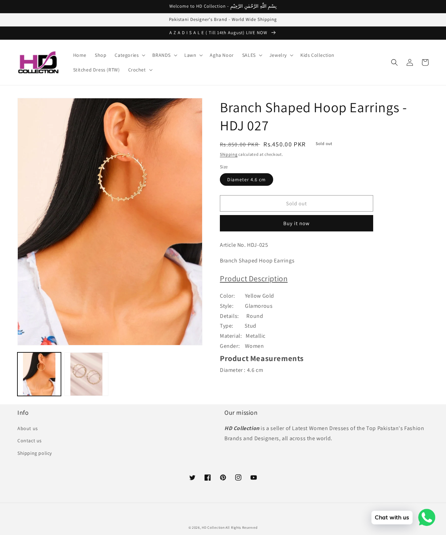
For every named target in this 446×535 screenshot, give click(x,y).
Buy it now (296, 223)
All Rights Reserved (241, 527)
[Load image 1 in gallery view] (39, 374)
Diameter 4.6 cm (246, 179)
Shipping (229, 154)
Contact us (29, 440)
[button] (129, 55)
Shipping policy (34, 453)
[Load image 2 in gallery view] (86, 374)
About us (27, 428)
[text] (324, 328)
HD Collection (213, 527)
